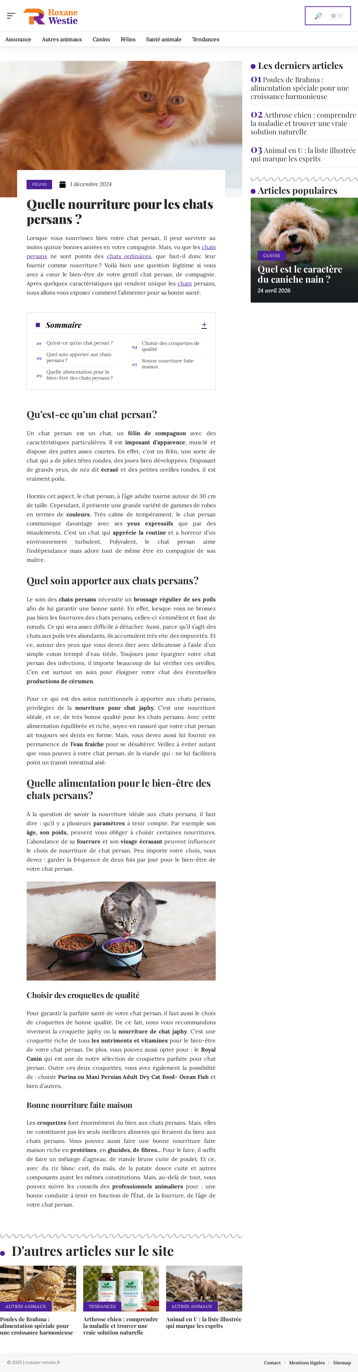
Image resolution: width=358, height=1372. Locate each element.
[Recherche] (318, 16)
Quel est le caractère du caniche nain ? (300, 274)
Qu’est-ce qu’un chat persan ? (79, 343)
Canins (271, 255)
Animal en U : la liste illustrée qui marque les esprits (204, 1322)
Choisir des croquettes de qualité (171, 346)
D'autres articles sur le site (93, 1250)
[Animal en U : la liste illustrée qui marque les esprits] (204, 1288)
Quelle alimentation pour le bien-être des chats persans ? (79, 375)
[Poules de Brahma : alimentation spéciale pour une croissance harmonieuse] (38, 1288)
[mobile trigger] (13, 15)
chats (185, 283)
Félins (39, 184)
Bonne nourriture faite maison (168, 364)
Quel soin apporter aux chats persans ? (78, 357)
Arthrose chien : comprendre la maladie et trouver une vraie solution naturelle (120, 1325)
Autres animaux (26, 1306)
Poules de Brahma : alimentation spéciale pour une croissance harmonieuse (36, 1325)
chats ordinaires (129, 256)
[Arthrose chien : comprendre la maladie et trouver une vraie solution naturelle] (121, 1288)
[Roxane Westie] (50, 15)
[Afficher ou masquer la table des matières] (144, 324)
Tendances (102, 1306)
